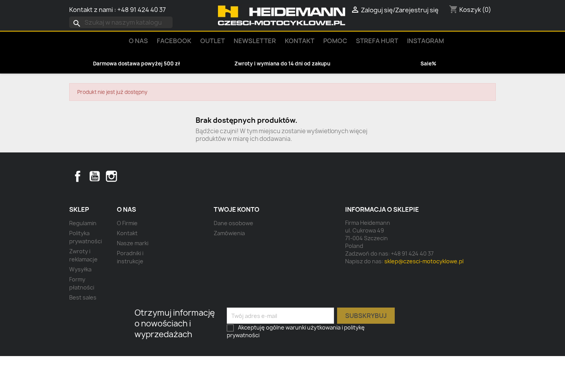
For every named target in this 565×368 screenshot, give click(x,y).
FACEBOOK (174, 41)
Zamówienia (229, 233)
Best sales (82, 297)
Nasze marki (132, 243)
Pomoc (335, 41)
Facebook (77, 176)
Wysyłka (80, 269)
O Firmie (127, 223)
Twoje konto (236, 209)
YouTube (94, 176)
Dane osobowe (233, 223)
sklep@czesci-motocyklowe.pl (424, 261)
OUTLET (212, 41)
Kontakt (299, 41)
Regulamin (82, 223)
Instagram (425, 41)
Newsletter (255, 41)
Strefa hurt (377, 41)
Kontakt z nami (91, 9)
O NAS (138, 41)
